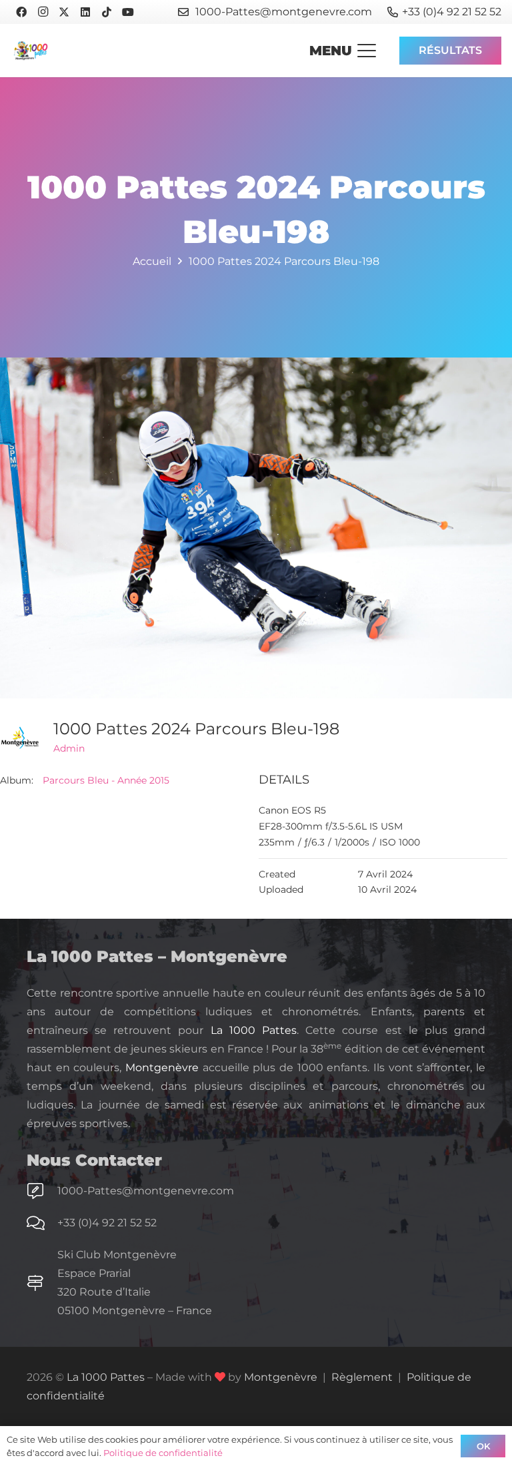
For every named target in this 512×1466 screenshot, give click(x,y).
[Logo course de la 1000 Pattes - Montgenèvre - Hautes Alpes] (31, 51)
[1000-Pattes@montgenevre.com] (42, 1191)
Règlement (362, 1377)
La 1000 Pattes (254, 1030)
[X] (64, 12)
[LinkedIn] (85, 12)
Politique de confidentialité (163, 1452)
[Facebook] (21, 12)
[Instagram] (42, 12)
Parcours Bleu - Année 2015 (106, 780)
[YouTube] (128, 12)
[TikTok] (106, 12)
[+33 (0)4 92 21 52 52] (42, 1223)
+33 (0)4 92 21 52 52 (107, 1222)
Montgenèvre (162, 1067)
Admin (69, 748)
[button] (343, 50)
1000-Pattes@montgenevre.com (145, 1190)
